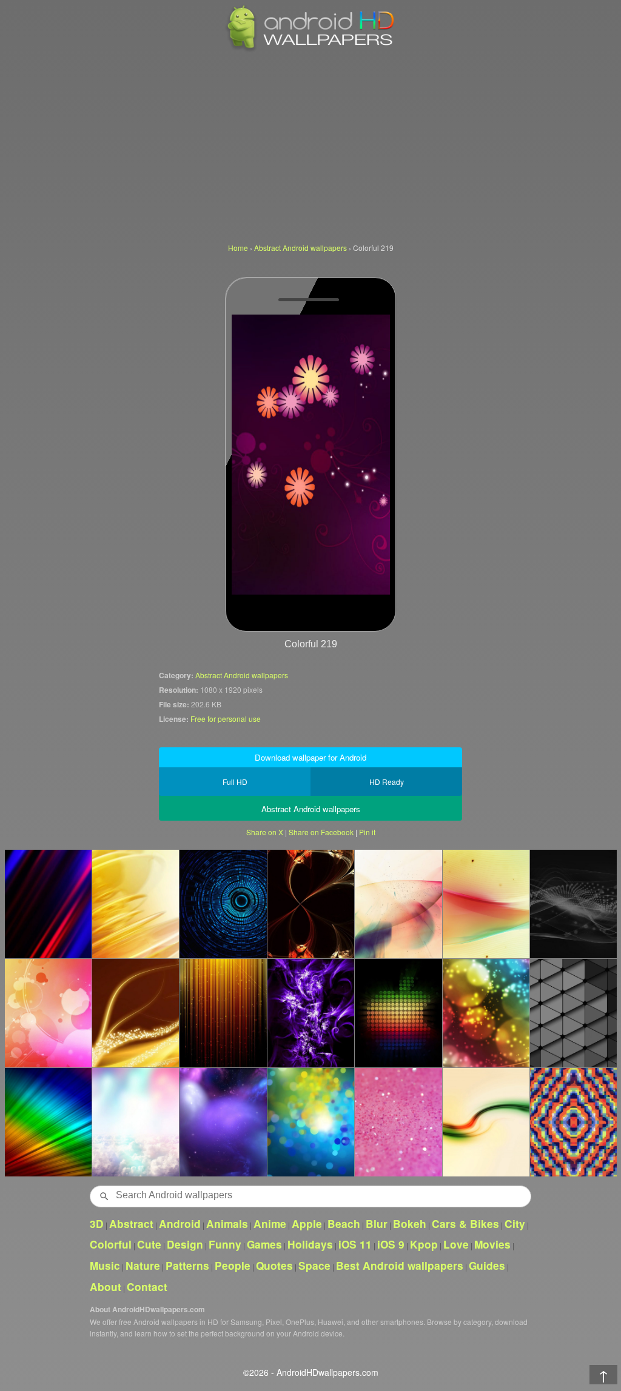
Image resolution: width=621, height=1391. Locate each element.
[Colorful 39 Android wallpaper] (48, 1012)
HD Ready (386, 781)
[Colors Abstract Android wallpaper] (48, 1121)
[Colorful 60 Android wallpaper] (135, 1121)
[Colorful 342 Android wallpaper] (48, 903)
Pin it (367, 832)
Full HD (235, 781)
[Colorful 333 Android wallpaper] (397, 1121)
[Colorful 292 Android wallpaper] (485, 1012)
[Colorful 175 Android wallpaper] (222, 1121)
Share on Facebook (321, 832)
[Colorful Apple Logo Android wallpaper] (397, 1012)
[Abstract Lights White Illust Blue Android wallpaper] (397, 903)
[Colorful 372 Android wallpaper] (222, 1012)
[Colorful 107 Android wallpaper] (310, 1012)
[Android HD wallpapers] (310, 49)
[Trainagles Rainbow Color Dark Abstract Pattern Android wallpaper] (573, 1012)
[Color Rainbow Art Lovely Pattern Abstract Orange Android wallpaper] (573, 1121)
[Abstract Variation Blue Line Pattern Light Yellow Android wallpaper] (485, 903)
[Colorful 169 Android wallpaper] (135, 903)
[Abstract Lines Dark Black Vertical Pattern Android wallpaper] (573, 903)
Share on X (264, 832)
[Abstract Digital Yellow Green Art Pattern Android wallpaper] (485, 1121)
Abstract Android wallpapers (241, 675)
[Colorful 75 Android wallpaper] (135, 1012)
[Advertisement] (310, 145)
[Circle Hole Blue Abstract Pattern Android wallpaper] (222, 903)
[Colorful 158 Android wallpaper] (310, 1121)
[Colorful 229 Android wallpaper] (310, 903)
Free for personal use (225, 718)
